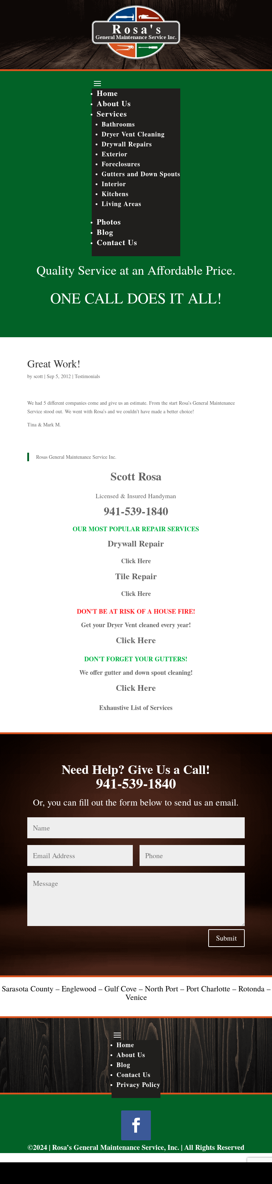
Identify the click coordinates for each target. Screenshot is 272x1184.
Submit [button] (226, 938)
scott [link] (38, 376)
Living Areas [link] (121, 203)
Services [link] (112, 113)
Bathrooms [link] (118, 124)
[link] (136, 57)
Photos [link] (109, 221)
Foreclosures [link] (121, 163)
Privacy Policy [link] (138, 1084)
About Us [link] (114, 103)
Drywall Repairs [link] (127, 144)
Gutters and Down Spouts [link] (141, 173)
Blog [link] (105, 232)
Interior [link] (114, 183)
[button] (136, 83)
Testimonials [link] (87, 376)
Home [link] (107, 93)
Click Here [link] (136, 560)
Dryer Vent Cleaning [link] (133, 134)
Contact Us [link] (117, 242)
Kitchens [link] (115, 193)
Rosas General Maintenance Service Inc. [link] (76, 456)
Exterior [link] (115, 153)
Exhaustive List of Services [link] (135, 707)
